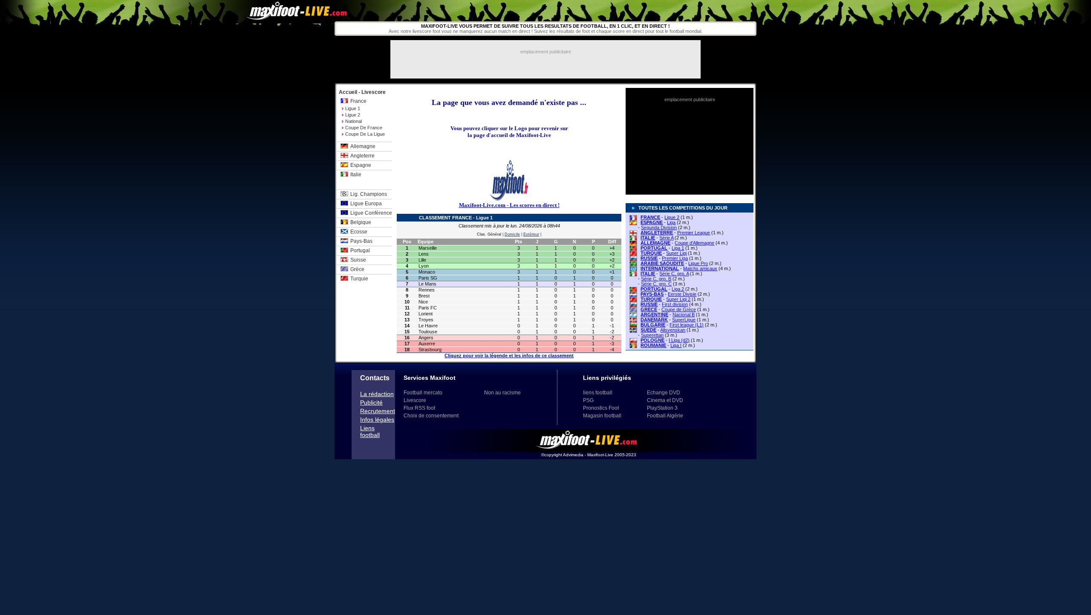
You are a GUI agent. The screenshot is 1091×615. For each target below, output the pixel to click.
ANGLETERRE (657, 232)
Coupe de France (363, 127)
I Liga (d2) (679, 340)
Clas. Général (489, 234)
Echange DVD (663, 393)
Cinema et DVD (665, 400)
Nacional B (683, 314)
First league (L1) (687, 324)
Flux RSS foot (419, 408)
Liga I (675, 345)
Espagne (360, 165)
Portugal (360, 251)
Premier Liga (675, 258)
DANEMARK (654, 319)
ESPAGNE (652, 222)
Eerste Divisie (682, 294)
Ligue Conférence (371, 213)
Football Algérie (665, 416)
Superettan (652, 335)
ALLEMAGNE (655, 242)
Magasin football (602, 416)
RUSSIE (649, 258)
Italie (355, 175)
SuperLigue (684, 319)
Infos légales (377, 419)
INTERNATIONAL (660, 268)
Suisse (358, 260)
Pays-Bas (361, 241)
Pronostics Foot (601, 408)
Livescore (415, 400)
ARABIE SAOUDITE (662, 263)
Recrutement (377, 411)
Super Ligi (676, 253)
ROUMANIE (653, 345)
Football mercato (423, 393)
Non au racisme (502, 393)
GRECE (649, 309)
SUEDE (648, 329)
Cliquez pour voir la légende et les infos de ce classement (509, 355)
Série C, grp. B (656, 278)
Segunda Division (659, 227)
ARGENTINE (654, 314)
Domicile (512, 234)
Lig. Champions (368, 194)
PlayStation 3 (662, 408)
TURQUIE (651, 253)
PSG (588, 400)
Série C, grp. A (674, 273)
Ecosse (358, 232)
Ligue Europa (366, 204)
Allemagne (362, 146)
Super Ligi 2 (678, 299)
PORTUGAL (654, 248)
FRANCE (650, 217)
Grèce (357, 269)
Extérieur (531, 234)
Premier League (693, 232)
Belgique (360, 222)
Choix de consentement (431, 416)
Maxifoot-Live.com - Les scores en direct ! (509, 205)
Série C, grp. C (656, 283)
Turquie (359, 279)
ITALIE (648, 237)
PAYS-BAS (652, 294)
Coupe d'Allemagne (694, 242)
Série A (666, 237)
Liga (671, 222)
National (353, 121)
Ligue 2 (352, 114)
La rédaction (377, 394)
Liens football (370, 431)
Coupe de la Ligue (365, 134)
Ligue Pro (698, 263)
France (358, 101)
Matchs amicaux (700, 268)
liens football (597, 393)
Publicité (371, 402)
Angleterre (362, 156)
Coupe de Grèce (678, 309)
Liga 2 (678, 288)
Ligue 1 (352, 108)
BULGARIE (653, 324)
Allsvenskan (672, 329)
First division (675, 304)
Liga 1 (678, 248)
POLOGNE (652, 340)
